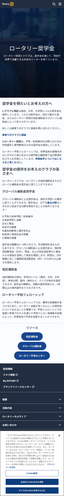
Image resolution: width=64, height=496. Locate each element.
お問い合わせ (9, 425)
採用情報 (8, 369)
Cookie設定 (32, 473)
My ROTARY (9, 380)
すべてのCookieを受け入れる (32, 490)
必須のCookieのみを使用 (32, 481)
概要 (4, 399)
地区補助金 (32, 336)
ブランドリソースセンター (17, 386)
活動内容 (7, 408)
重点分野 (52, 202)
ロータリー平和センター (32, 355)
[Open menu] (60, 4)
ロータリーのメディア (14, 416)
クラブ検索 (9, 375)
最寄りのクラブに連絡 (14, 135)
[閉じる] (59, 435)
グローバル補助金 (32, 346)
